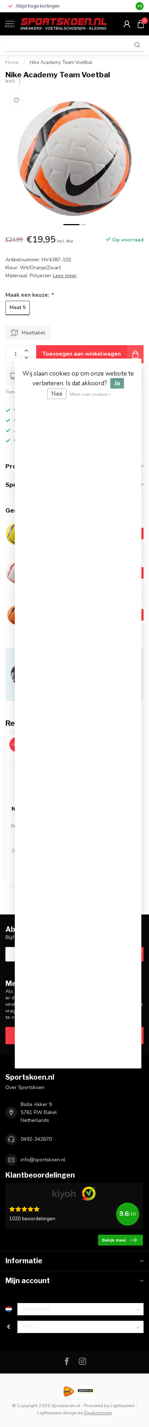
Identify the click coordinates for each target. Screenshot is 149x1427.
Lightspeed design (57, 1413)
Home (12, 62)
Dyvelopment (98, 1413)
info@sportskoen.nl (43, 1159)
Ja (117, 383)
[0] (141, 24)
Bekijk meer (114, 1240)
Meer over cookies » (90, 394)
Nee (57, 394)
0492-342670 (36, 1139)
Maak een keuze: (29, 295)
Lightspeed (122, 1405)
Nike (10, 81)
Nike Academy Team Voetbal (61, 62)
